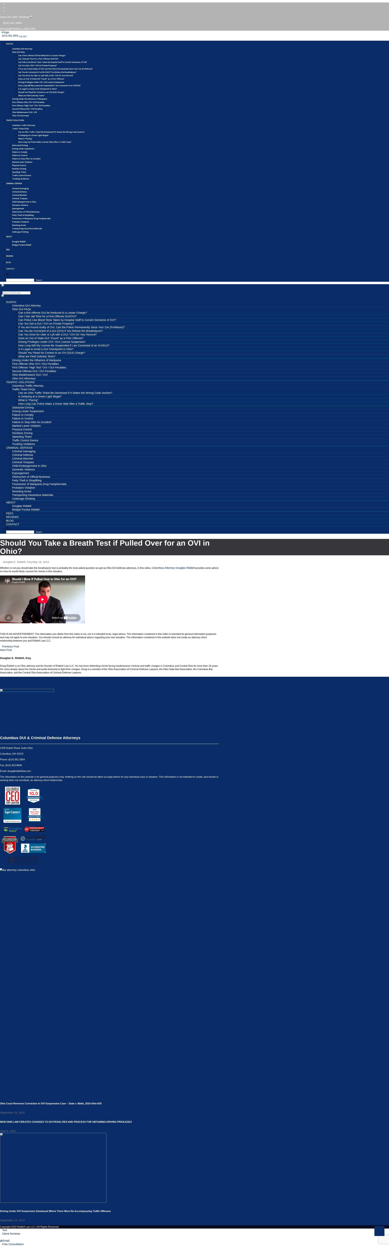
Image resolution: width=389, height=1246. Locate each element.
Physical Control (19, 165)
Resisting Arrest (19, 225)
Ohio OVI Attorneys (20, 115)
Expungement (18, 208)
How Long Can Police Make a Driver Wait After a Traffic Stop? (44, 142)
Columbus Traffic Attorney (23, 125)
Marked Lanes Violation (22, 162)
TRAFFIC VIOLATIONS (15, 120)
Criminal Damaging (20, 188)
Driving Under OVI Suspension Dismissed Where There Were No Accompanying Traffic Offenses (55, 1211)
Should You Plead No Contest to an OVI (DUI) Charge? (41, 92)
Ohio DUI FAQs (18, 52)
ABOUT (9, 236)
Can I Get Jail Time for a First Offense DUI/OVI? (38, 59)
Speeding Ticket (19, 172)
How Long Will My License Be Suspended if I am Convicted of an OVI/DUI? (49, 85)
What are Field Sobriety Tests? (31, 95)
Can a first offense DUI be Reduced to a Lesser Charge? (42, 55)
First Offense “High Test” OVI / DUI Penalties (31, 105)
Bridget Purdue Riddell (21, 245)
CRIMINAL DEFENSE (14, 183)
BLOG (8, 262)
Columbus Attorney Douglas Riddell (173, 567)
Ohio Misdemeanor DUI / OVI (24, 112)
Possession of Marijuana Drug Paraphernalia (31, 218)
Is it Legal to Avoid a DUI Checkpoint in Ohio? (37, 89)
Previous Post (10, 646)
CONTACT (10, 268)
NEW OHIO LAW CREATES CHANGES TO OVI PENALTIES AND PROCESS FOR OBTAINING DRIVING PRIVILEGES (66, 1122)
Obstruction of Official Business (26, 212)
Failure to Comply (19, 152)
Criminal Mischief (19, 195)
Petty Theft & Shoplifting (23, 215)
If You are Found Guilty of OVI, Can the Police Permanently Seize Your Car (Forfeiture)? (55, 69)
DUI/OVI (9, 44)
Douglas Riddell (19, 241)
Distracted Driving (20, 145)
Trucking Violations (20, 178)
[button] (7, 275)
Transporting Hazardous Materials (27, 228)
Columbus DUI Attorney (22, 49)
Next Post (6, 650)
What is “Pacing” (25, 138)
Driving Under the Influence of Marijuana (29, 99)
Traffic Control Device (21, 175)
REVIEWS (9, 256)
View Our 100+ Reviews (15, 17)
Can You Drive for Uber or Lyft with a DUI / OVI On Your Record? (45, 75)
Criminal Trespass (20, 198)
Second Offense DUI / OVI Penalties (27, 109)
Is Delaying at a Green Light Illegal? (33, 135)
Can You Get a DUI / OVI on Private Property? (37, 65)
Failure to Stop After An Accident (26, 158)
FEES (8, 249)
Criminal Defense (19, 192)
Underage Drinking (20, 232)
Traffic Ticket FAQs (20, 128)
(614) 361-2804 (12, 22)
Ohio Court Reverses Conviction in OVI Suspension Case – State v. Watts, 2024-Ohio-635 (51, 1103)
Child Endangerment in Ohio (24, 202)
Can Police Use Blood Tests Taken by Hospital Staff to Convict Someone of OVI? (52, 62)
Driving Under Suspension (23, 148)
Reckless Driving (19, 168)
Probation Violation (20, 222)
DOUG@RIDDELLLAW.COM (17, 28)
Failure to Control (19, 155)
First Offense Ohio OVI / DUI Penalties (28, 102)
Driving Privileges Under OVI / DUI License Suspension (41, 82)
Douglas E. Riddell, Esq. (17, 561)
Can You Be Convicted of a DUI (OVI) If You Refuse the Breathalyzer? (47, 72)
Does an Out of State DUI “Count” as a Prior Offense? (41, 79)
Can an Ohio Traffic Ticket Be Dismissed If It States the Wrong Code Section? (51, 132)
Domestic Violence (20, 205)
